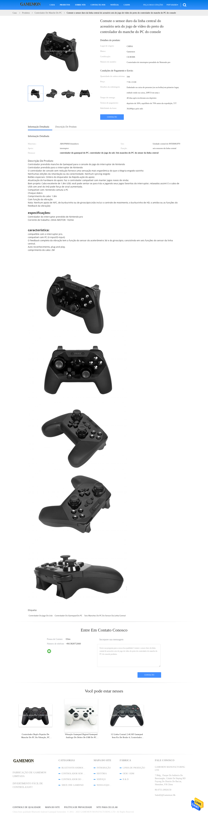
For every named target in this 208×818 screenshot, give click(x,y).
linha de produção (134, 768)
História (102, 773)
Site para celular (107, 807)
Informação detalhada (38, 126)
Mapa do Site (52, 807)
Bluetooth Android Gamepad (74, 768)
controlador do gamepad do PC (68, 615)
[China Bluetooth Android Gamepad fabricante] (30, 5)
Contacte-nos (98, 5)
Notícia (114, 5)
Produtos (65, 5)
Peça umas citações (153, 5)
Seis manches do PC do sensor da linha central (105, 615)
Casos (127, 5)
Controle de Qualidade (27, 807)
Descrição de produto (66, 126)
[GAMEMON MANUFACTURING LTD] (51, 652)
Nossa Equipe (104, 785)
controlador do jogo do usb (41, 615)
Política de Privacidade (78, 807)
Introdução (104, 768)
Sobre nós (80, 5)
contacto (112, 117)
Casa (52, 5)
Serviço (101, 779)
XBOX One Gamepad (72, 785)
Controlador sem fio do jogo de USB (74, 773)
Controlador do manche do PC (74, 779)
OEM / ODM (128, 773)
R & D (126, 779)
